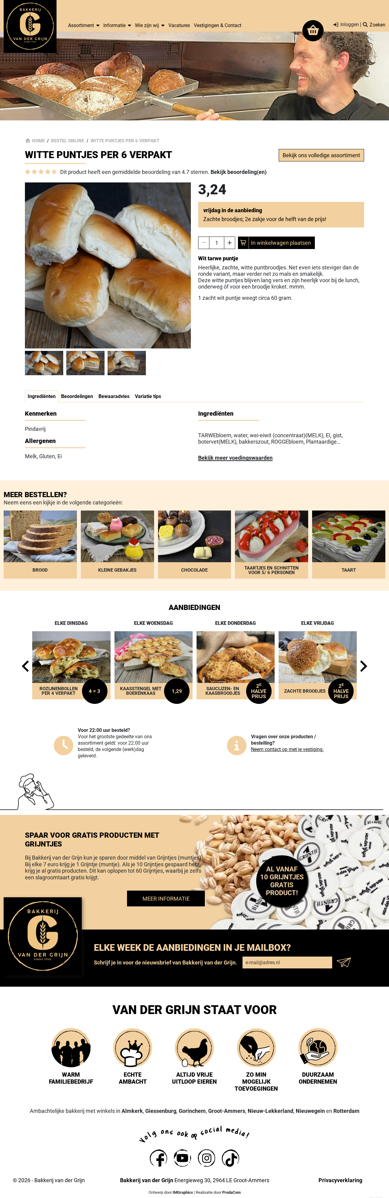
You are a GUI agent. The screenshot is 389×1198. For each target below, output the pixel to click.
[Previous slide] (27, 666)
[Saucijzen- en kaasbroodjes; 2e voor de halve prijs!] (236, 665)
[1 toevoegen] (229, 243)
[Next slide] (362, 666)
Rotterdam (346, 1111)
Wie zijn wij (147, 25)
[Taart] (348, 545)
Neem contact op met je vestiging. (287, 749)
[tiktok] (230, 1158)
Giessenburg (160, 1111)
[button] (44, 363)
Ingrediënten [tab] (42, 396)
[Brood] (40, 545)
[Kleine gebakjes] (117, 545)
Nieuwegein (310, 1111)
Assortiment (81, 25)
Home (38, 141)
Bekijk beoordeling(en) (239, 172)
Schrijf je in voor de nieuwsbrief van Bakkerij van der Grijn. (165, 962)
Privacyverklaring (340, 1180)
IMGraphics (183, 1192)
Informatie (114, 25)
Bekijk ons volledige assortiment (321, 155)
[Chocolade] (194, 545)
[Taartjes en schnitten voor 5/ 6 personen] (271, 545)
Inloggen (349, 24)
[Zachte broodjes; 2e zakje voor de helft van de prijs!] (318, 665)
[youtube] (182, 1158)
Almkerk (132, 1111)
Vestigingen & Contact (217, 25)
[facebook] (158, 1158)
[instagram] (206, 1158)
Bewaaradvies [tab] (113, 396)
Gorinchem (192, 1111)
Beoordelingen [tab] (77, 396)
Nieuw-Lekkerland (270, 1111)
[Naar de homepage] (30, 26)
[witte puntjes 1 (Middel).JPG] (108, 265)
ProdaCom (231, 1192)
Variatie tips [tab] (148, 396)
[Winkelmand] (313, 30)
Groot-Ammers (226, 1111)
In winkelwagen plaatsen (281, 243)
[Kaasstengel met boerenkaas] (153, 665)
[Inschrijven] (346, 962)
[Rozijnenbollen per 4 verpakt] (71, 665)
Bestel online (67, 141)
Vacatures (179, 25)
